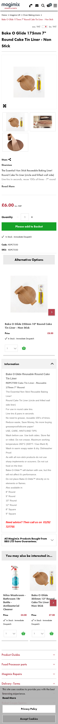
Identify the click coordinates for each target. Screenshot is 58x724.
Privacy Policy (29, 709)
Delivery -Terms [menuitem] (11, 684)
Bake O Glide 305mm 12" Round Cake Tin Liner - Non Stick (42, 600)
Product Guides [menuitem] (11, 655)
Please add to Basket (29, 226)
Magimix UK (15, 14)
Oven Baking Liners (31, 14)
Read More (8, 186)
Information (11, 364)
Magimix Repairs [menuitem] (12, 674)
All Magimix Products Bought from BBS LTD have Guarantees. (25, 540)
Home (4, 14)
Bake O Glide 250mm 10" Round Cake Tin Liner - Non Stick (28, 325)
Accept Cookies (29, 718)
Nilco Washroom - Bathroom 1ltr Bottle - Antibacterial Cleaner (14, 602)
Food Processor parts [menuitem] (14, 664)
